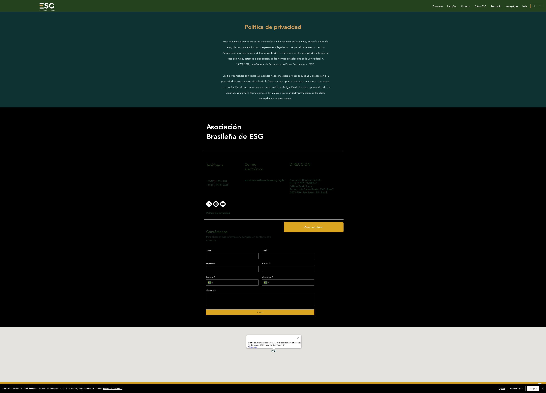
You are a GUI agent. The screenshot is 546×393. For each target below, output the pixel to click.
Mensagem (211, 290)
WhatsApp (267, 277)
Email (265, 250)
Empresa (210, 263)
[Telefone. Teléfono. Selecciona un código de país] (210, 282)
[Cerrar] (542, 388)
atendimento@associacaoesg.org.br (265, 180)
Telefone (210, 277)
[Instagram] (216, 204)
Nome (209, 250)
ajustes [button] (502, 388)
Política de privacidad (112, 388)
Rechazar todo (516, 388)
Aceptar (533, 388)
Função (266, 263)
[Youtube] (223, 204)
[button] (437, 6)
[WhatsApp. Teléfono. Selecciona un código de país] (266, 282)
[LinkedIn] (209, 204)
